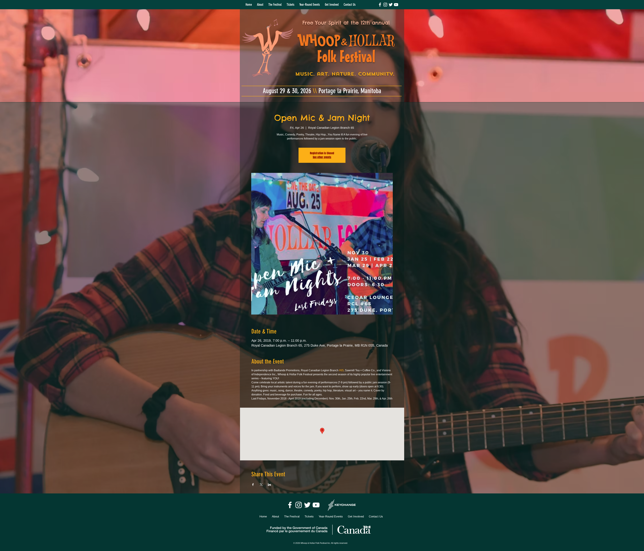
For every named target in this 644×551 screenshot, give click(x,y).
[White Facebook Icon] (380, 4)
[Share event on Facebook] (253, 484)
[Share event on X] (261, 484)
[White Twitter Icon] (390, 4)
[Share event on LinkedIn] (269, 484)
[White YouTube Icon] (396, 4)
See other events (322, 157)
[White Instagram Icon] (385, 4)
